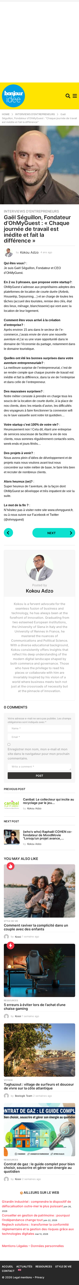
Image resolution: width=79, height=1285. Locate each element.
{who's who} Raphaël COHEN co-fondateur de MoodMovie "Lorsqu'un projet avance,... (47, 835)
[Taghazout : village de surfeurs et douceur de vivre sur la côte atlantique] (39, 1050)
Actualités (24, 1266)
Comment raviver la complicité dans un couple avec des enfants (36, 927)
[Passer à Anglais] (19, 1270)
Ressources (11, 1000)
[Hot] (10, 866)
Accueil (7, 1266)
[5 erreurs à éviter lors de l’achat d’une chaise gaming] (39, 970)
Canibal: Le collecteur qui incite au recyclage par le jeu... (48, 801)
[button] (68, 96)
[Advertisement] (39, 41)
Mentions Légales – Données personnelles (33, 1246)
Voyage (8, 1080)
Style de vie (11, 921)
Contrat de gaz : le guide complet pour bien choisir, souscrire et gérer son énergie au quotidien (39, 1168)
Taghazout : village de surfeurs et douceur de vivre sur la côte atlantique (39, 1086)
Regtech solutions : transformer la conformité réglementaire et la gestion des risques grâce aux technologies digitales (38, 1229)
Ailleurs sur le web (41, 1192)
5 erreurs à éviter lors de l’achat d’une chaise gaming (35, 1007)
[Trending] (10, 945)
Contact (8, 1270)
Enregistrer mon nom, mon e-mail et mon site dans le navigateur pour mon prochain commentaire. (39, 753)
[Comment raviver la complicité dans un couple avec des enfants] (39, 891)
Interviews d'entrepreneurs (31, 211)
